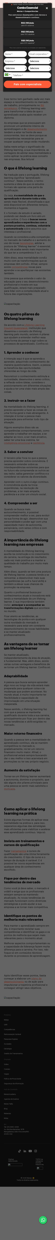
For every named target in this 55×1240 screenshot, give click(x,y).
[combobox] (8, 74)
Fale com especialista (27, 84)
